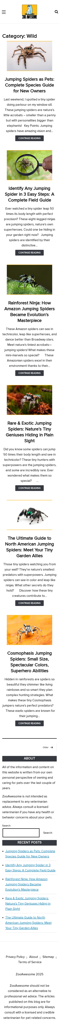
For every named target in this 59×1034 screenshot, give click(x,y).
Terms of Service (30, 962)
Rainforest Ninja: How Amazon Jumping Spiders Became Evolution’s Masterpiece (26, 884)
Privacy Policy (15, 957)
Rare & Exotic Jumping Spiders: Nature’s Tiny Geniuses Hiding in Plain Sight (28, 903)
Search (6, 825)
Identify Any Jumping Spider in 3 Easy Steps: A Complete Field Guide (29, 194)
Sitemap (48, 957)
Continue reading (31, 139)
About (33, 957)
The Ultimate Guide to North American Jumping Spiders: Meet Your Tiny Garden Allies (28, 923)
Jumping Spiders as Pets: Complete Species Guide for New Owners (29, 85)
